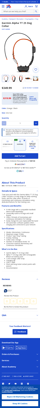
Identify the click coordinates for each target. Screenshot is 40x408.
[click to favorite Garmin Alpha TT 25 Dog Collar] (35, 69)
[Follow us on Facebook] (3, 383)
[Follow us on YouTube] (15, 383)
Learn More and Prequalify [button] (33, 98)
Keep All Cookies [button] (20, 403)
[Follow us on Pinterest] (28, 383)
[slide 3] (21, 78)
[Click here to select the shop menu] (3, 6)
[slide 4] (28, 78)
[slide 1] (5, 78)
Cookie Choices (7, 392)
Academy (5, 19)
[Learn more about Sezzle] (20, 164)
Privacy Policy (33, 389)
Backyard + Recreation (16, 19)
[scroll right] (35, 78)
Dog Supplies (29, 19)
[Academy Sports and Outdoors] (8, 6)
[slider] (20, 53)
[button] (33, 98)
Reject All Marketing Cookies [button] (20, 397)
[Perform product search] (36, 11)
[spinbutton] (20, 123)
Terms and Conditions (12, 390)
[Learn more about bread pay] (20, 171)
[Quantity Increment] (36, 123)
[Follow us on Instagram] (21, 383)
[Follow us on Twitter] (9, 383)
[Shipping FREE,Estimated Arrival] (20, 144)
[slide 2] (13, 78)
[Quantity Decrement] (4, 123)
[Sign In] (26, 6)
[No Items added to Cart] (36, 6)
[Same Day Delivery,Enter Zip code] (32, 144)
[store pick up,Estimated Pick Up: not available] (7, 144)
